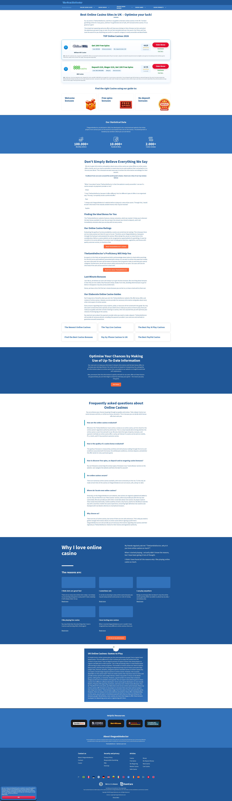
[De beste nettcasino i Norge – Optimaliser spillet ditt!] (123, 777)
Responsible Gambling (111, 760)
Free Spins (133, 761)
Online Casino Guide (86, 7)
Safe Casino (133, 769)
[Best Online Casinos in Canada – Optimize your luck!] (88, 777)
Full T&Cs (160, 51)
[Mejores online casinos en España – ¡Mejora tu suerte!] (138, 777)
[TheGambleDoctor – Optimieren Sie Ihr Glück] (103, 777)
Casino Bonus (102, 7)
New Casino (146, 764)
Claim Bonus (160, 45)
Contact (80, 760)
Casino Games (139, 7)
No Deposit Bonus (148, 761)
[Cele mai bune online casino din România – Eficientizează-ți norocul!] (133, 777)
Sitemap (106, 766)
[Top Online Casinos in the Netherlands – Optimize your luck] (128, 777)
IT (78, 777)
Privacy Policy (108, 757)
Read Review (161, 48)
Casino (132, 758)
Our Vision (116, 384)
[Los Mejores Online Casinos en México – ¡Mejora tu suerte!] (118, 777)
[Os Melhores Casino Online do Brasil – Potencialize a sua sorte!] (83, 777)
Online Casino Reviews (121, 7)
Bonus (145, 758)
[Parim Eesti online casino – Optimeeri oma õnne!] (93, 777)
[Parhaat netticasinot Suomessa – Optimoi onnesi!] (98, 777)
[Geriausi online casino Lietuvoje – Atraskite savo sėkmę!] (113, 777)
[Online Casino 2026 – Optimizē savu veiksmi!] (108, 777)
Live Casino (146, 766)
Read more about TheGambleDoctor (116, 270)
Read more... (5, 794)
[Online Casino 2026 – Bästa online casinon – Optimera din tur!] (143, 777)
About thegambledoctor (85, 757)
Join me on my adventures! (116, 638)
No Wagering (134, 764)
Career (80, 763)
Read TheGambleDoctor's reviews (116, 246)
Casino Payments (158, 7)
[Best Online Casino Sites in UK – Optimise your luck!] (153, 777)
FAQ (105, 763)
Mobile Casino (134, 766)
